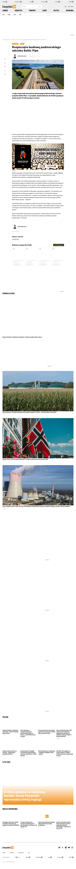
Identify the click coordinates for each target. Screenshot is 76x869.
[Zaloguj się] (65, 6)
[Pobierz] (5, 70)
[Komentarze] (5, 63)
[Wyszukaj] (39, 6)
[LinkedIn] (65, 847)
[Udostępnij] (5, 74)
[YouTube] (69, 847)
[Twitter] (62, 847)
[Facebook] (59, 847)
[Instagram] (72, 847)
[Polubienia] (5, 59)
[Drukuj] (5, 66)
